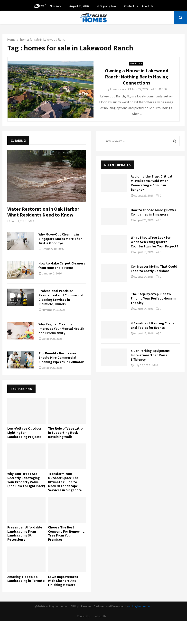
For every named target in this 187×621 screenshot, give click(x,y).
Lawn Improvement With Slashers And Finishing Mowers (63, 580)
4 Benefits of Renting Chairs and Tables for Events (153, 325)
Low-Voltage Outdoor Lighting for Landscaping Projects (24, 432)
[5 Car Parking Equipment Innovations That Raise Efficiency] (114, 357)
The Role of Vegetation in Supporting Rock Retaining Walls (66, 432)
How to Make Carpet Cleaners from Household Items (61, 265)
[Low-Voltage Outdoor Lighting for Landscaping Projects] (26, 411)
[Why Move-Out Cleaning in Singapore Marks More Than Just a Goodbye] (20, 241)
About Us (147, 6)
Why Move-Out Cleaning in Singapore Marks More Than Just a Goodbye (60, 238)
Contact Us (131, 6)
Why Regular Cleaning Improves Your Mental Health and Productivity (61, 328)
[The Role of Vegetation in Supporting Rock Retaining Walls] (67, 411)
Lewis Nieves (118, 89)
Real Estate (136, 63)
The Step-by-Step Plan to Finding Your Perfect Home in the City (153, 298)
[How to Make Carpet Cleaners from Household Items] (20, 270)
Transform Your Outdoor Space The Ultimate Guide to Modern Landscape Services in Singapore (65, 481)
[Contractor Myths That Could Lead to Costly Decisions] (114, 273)
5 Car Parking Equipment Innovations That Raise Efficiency (150, 355)
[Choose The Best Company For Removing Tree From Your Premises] (67, 510)
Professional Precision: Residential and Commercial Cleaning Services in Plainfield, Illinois (60, 297)
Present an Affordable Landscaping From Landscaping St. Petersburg (24, 533)
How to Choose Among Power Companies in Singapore (153, 212)
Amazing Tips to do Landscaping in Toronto (26, 578)
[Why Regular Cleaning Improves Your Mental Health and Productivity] (20, 330)
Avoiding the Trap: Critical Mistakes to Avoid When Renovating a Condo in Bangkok (151, 183)
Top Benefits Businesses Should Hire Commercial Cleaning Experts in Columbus (61, 357)
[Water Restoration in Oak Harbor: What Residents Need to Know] (46, 176)
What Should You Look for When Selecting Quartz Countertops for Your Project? (154, 241)
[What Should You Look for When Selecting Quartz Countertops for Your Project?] (114, 244)
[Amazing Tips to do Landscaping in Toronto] (26, 559)
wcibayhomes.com (140, 606)
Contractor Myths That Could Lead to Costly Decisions (154, 268)
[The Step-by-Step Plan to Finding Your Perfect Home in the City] (114, 300)
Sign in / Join (108, 6)
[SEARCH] (174, 141)
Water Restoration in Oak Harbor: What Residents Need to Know (44, 212)
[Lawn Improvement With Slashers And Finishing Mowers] (67, 559)
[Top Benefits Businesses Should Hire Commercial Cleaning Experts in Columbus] (20, 359)
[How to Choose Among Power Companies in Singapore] (114, 216)
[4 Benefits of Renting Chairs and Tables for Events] (114, 330)
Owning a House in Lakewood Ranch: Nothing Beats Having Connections (136, 76)
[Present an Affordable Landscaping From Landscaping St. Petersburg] (26, 510)
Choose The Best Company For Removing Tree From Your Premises (66, 533)
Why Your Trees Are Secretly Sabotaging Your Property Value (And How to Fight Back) (26, 479)
